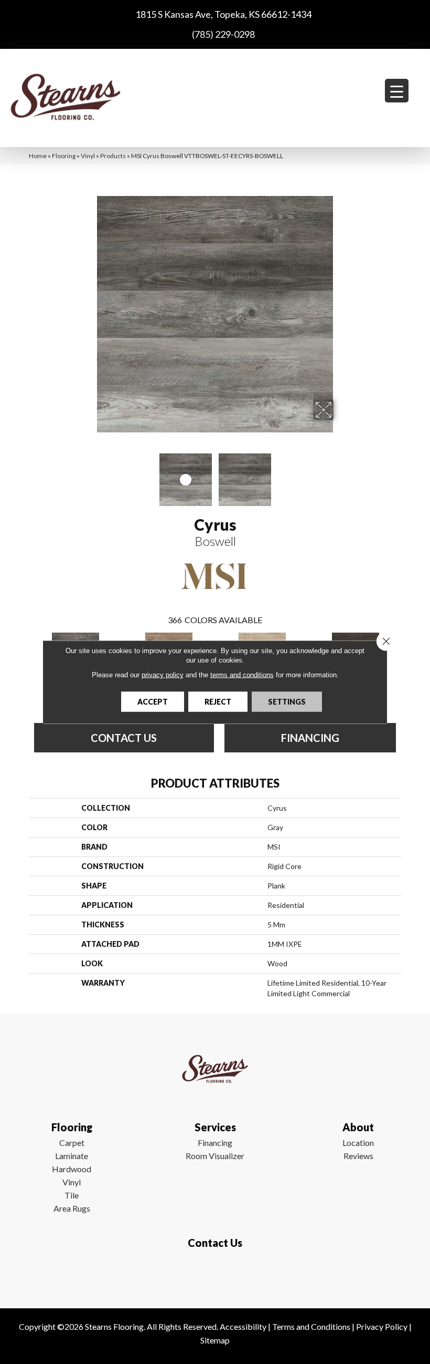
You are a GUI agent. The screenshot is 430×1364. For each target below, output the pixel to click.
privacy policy (163, 675)
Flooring (64, 156)
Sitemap (215, 1340)
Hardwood (71, 1169)
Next (341, 474)
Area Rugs (71, 1208)
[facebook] (213, 1273)
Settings (287, 701)
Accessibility (243, 1326)
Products (113, 156)
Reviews (358, 1156)
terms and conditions (242, 675)
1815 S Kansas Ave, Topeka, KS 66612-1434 (223, 14)
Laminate (71, 1156)
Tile (71, 1195)
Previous (89, 474)
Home (38, 156)
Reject (218, 701)
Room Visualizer (215, 1156)
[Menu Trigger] (396, 90)
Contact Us (124, 737)
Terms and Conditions (311, 1326)
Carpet (71, 1143)
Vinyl (88, 156)
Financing (215, 1143)
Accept (152, 701)
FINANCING (310, 737)
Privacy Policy (381, 1326)
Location (358, 1143)
